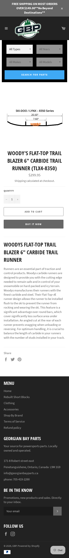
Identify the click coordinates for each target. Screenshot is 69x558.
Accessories (11, 409)
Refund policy (12, 428)
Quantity (9, 190)
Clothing (9, 403)
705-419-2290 (21, 479)
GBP (14, 546)
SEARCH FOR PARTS (34, 74)
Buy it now (33, 224)
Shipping (20, 181)
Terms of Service (14, 421)
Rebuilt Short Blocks (17, 397)
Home (7, 391)
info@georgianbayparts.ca (21, 473)
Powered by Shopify (29, 546)
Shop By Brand (13, 415)
